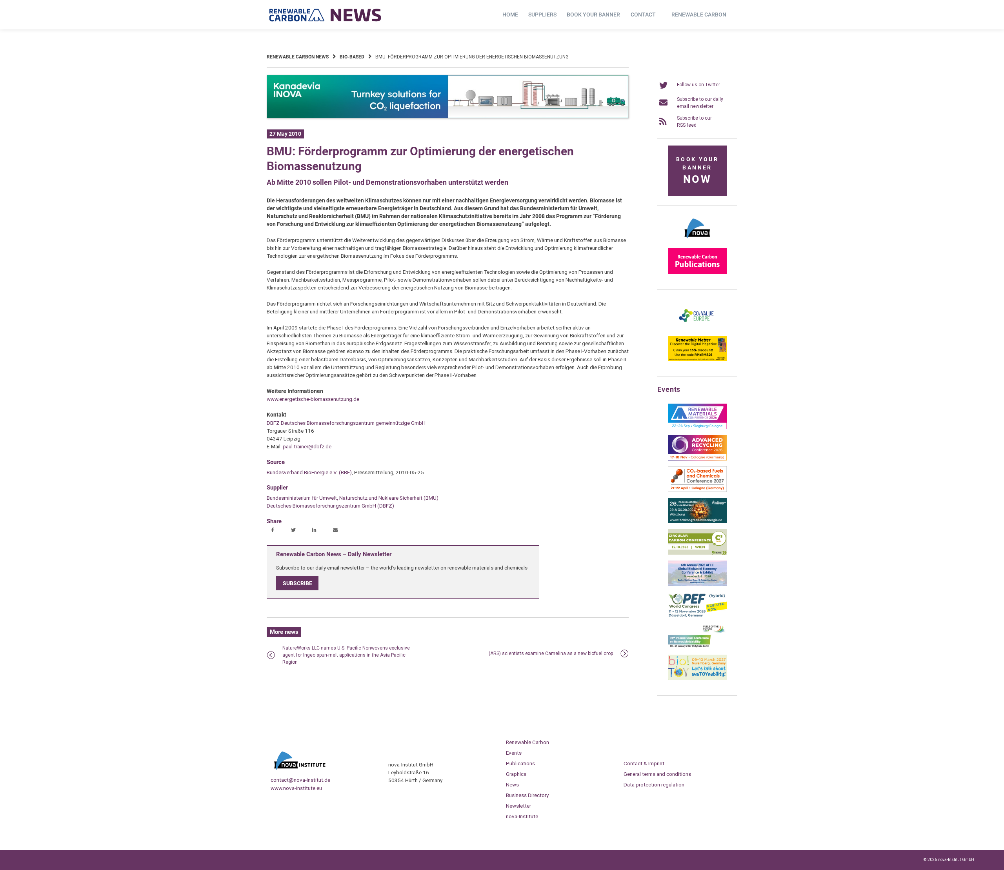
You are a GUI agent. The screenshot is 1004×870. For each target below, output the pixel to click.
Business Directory (527, 795)
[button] (273, 531)
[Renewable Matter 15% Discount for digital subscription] (697, 359)
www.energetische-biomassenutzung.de (313, 399)
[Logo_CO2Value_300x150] (697, 328)
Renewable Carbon (698, 14)
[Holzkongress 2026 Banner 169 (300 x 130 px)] (697, 521)
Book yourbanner (697, 171)
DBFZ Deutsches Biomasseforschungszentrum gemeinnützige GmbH (346, 423)
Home (510, 14)
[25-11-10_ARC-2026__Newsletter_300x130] (697, 459)
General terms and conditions (657, 774)
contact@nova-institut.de (300, 780)
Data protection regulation (654, 784)
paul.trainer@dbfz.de (307, 446)
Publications (520, 763)
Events (514, 753)
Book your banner (593, 14)
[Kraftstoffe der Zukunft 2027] (697, 647)
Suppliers (542, 14)
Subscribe (297, 583)
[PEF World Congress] (697, 616)
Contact (643, 14)
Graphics (516, 774)
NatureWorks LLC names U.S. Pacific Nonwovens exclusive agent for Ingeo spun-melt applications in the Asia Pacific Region (346, 655)
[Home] (325, 15)
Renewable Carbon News (298, 57)
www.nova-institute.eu (296, 788)
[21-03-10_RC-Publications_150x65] (697, 272)
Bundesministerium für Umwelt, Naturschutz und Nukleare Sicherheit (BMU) (352, 498)
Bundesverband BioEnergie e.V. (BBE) (309, 472)
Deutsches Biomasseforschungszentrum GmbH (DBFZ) (330, 505)
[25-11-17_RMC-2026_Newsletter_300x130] (697, 427)
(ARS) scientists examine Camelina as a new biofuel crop (551, 653)
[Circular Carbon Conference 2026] (697, 553)
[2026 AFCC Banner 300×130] (697, 584)
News (512, 784)
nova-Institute (522, 816)
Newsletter (518, 806)
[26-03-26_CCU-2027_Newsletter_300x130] (697, 490)
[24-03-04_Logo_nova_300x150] (697, 241)
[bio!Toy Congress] (697, 678)
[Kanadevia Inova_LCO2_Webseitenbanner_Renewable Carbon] (448, 117)
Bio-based (352, 57)
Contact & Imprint (644, 763)
